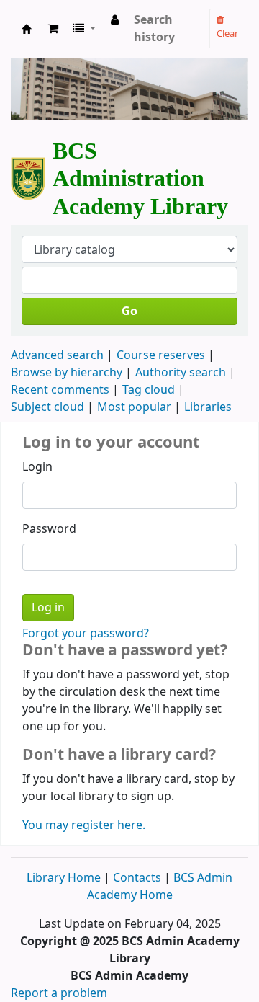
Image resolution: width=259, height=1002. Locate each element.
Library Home (65, 878)
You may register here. (83, 825)
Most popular (134, 407)
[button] (53, 28)
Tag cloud (148, 390)
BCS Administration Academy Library (27, 33)
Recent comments (60, 390)
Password (49, 529)
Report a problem (59, 993)
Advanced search (57, 355)
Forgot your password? (85, 633)
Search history (154, 29)
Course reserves (161, 355)
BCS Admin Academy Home (160, 886)
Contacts (137, 878)
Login (37, 467)
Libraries (208, 407)
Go (129, 311)
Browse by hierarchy (66, 372)
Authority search (180, 372)
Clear (227, 33)
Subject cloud (47, 407)
